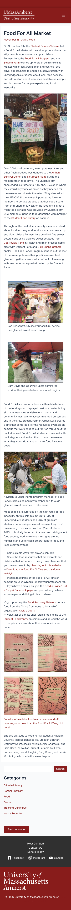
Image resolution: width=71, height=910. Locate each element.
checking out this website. (46, 565)
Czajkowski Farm (14, 242)
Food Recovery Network (42, 602)
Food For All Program (37, 58)
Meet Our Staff (35, 843)
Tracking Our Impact (15, 807)
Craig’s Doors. (27, 610)
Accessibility (41, 901)
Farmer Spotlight (13, 790)
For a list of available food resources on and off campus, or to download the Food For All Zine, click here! (34, 723)
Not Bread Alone (36, 176)
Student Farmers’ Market (45, 46)
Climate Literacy (13, 785)
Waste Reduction (13, 813)
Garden (8, 802)
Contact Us (35, 847)
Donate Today (35, 851)
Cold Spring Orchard (50, 246)
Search (60, 768)
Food (32, 39)
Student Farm (12, 62)
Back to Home (16, 829)
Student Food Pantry (23, 218)
